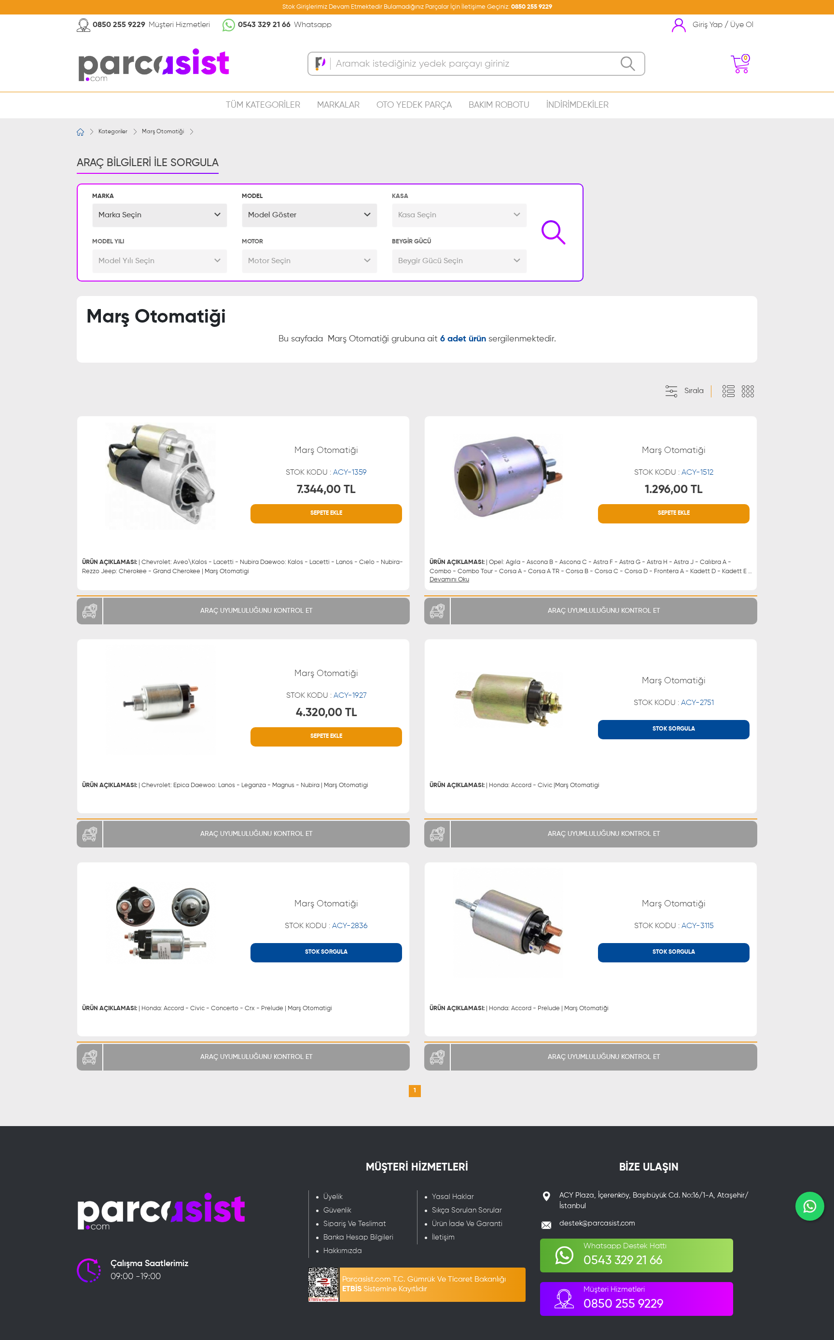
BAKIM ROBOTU (499, 105)
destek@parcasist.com (597, 1223)
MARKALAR (338, 105)
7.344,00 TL (326, 489)
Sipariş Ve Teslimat (354, 1223)
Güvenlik (337, 1210)
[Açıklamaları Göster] (728, 391)
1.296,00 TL (674, 489)
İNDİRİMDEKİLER (577, 105)
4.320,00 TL (326, 713)
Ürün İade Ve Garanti (467, 1223)
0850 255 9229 (531, 7)
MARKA (103, 196)
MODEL (252, 196)
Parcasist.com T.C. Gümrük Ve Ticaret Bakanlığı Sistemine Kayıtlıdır (424, 1284)
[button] (159, 215)
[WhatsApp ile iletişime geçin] (809, 1206)
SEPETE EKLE (326, 513)
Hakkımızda (342, 1251)
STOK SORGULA (674, 729)
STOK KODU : (326, 473)
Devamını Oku (449, 580)
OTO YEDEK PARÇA (414, 105)
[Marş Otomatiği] (160, 476)
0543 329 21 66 (264, 25)
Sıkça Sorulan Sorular (467, 1210)
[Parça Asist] (153, 64)
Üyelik (333, 1196)
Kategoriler (112, 132)
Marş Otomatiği (163, 132)
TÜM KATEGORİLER (263, 105)
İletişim (443, 1237)
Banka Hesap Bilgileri (358, 1237)
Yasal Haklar (453, 1196)
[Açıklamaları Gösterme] (747, 391)
